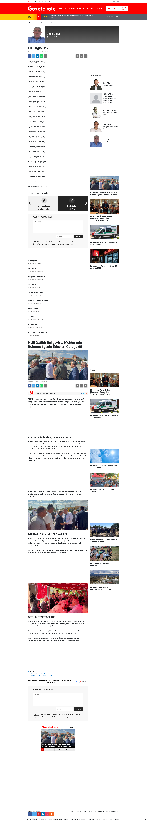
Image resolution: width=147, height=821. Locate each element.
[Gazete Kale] (41, 8)
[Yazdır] (45, 56)
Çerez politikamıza (111, 819)
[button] (77, 56)
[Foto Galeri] (118, 1)
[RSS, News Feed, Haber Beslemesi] (51, 814)
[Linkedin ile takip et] (43, 814)
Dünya (61, 8)
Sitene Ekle (56, 1)
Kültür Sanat (70, 8)
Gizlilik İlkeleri (92, 811)
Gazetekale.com (40, 393)
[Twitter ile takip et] (84, 394)
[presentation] (34, 17)
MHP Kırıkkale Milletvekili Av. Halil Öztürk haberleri (45, 676)
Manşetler (34, 1)
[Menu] (108, 8)
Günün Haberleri (43, 1)
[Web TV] (114, 1)
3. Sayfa (100, 8)
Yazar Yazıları (42, 23)
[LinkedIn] (37, 56)
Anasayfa (33, 23)
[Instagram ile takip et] (86, 394)
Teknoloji (81, 8)
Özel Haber (91, 8)
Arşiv (50, 1)
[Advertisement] (14, 45)
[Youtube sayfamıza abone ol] (39, 814)
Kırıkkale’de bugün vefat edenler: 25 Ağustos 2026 (65, 16)
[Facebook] (29, 56)
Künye (79, 811)
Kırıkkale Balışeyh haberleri (38, 674)
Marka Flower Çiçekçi (112, 811)
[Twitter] (33, 56)
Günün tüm (113, 16)
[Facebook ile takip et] (81, 394)
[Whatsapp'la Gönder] (41, 56)
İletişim (85, 811)
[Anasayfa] (29, 1)
